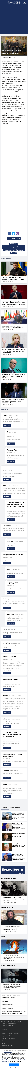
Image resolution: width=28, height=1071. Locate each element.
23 (14, 57)
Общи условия (17, 1021)
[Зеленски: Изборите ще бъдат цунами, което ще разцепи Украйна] (14, 269)
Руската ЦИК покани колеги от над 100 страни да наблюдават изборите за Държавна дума (14, 351)
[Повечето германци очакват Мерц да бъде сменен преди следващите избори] (14, 365)
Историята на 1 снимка (7, 1045)
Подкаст (4, 1036)
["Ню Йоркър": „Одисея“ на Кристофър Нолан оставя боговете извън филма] (14, 947)
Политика (4, 1038)
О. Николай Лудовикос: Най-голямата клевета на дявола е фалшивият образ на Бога (12, 928)
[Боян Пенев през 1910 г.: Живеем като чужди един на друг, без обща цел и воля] (14, 888)
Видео (3, 1043)
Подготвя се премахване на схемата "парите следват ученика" (18, 835)
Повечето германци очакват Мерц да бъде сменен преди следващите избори (13, 376)
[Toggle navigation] (24, 2)
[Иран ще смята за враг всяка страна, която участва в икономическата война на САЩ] (14, 390)
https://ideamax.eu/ (7, 1005)
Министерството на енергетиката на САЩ (14, 247)
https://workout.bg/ (7, 1008)
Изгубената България (8, 878)
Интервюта (12, 1038)
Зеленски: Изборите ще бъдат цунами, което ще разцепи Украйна (13, 278)
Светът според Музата (8, 1048)
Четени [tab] (5, 808)
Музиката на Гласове (8, 965)
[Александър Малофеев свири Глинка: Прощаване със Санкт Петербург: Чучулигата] (14, 976)
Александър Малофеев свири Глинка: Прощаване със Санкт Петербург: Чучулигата (12, 986)
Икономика (11, 1036)
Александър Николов (10, 250)
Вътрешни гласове (7, 907)
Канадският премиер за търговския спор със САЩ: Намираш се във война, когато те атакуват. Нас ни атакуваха (13, 302)
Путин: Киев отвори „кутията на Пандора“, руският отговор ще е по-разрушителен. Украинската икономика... (19, 826)
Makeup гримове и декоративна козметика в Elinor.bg (11, 996)
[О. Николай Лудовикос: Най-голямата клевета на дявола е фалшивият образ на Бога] (14, 917)
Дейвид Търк (14, 243)
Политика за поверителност (8, 1023)
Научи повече (14, 1068)
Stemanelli (5, 1001)
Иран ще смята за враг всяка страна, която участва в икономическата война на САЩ (13, 401)
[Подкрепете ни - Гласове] (13, 870)
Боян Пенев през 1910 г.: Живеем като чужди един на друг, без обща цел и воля (13, 899)
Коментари (11, 1041)
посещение (21, 250)
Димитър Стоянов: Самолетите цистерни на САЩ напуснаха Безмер (18, 845)
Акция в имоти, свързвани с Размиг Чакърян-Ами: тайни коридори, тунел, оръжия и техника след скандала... (18, 815)
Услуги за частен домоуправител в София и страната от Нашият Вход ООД (14, 1012)
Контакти (9, 1021)
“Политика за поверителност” (10, 1060)
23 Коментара (15, 238)
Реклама (3, 1021)
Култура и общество (14, 1033)
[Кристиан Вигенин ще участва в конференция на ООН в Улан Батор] (14, 317)
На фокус (4, 1033)
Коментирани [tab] (16, 808)
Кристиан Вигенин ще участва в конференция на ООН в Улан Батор (12, 326)
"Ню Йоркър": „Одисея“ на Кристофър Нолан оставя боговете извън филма (13, 957)
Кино (3, 936)
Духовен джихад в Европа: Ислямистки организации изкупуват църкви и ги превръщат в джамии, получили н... (18, 856)
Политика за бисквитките (7, 1025)
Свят (3, 1041)
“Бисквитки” (8, 1052)
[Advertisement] (14, 20)
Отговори (7, 426)
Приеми (14, 1065)
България (14, 253)
